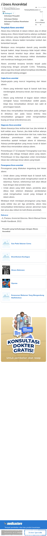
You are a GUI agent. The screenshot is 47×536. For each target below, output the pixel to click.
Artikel (7, 24)
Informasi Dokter (11, 19)
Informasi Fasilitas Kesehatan (16, 21)
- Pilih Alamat (42, 21)
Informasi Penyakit (12, 16)
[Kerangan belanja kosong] (7, 4)
